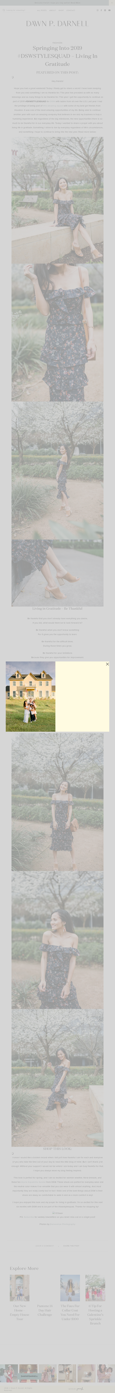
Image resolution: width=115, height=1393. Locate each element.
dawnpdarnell (29, 1376)
